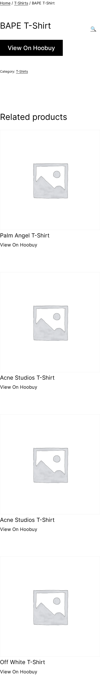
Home (5, 3)
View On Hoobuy (31, 47)
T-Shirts (21, 3)
